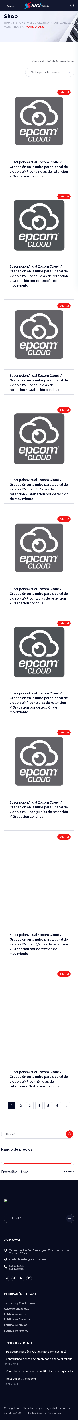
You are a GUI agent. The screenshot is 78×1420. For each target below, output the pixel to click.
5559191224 (16, 1266)
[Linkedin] (21, 1278)
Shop (19, 23)
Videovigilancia (38, 23)
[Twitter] (6, 1278)
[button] (72, 5)
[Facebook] (14, 1278)
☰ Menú (9, 6)
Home (8, 23)
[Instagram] (29, 1278)
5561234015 (16, 1269)
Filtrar (69, 1171)
